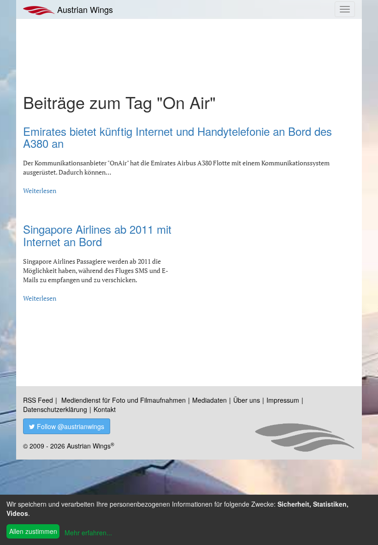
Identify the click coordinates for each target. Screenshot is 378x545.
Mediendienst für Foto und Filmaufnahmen (123, 400)
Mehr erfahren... (88, 532)
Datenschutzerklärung (55, 409)
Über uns (246, 400)
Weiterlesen (39, 190)
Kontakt (105, 409)
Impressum (282, 400)
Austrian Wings (84, 9)
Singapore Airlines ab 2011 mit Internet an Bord (97, 235)
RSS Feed (38, 400)
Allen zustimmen (33, 531)
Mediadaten (209, 400)
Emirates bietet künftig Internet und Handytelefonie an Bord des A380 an (177, 137)
